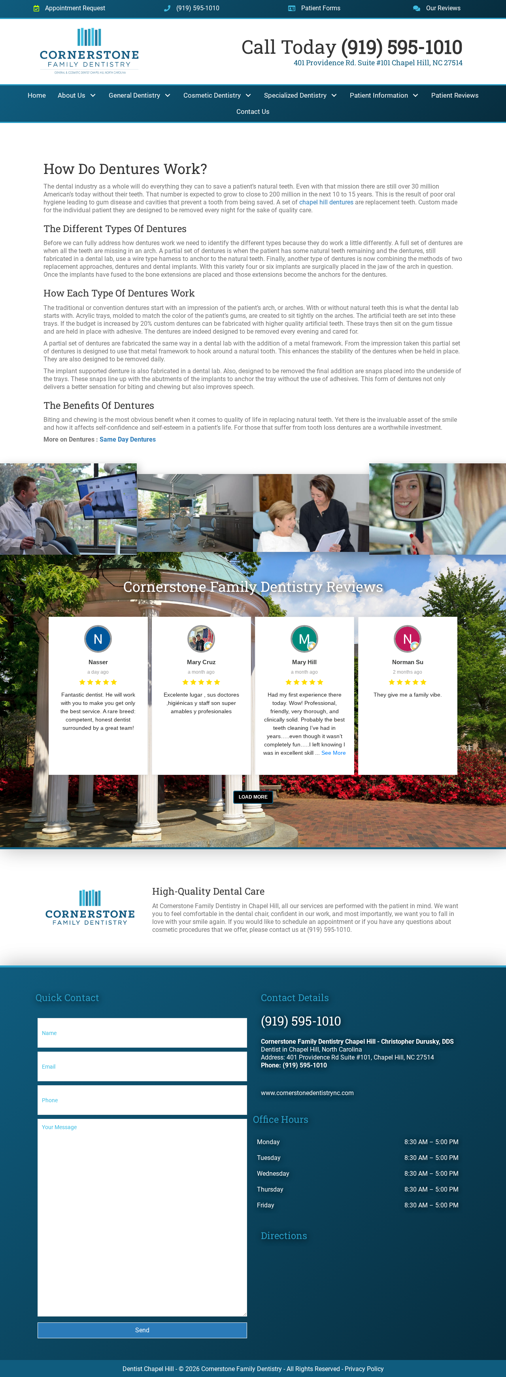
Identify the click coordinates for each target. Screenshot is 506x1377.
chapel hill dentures (326, 202)
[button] (93, 95)
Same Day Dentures (128, 439)
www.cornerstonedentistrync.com (307, 1093)
